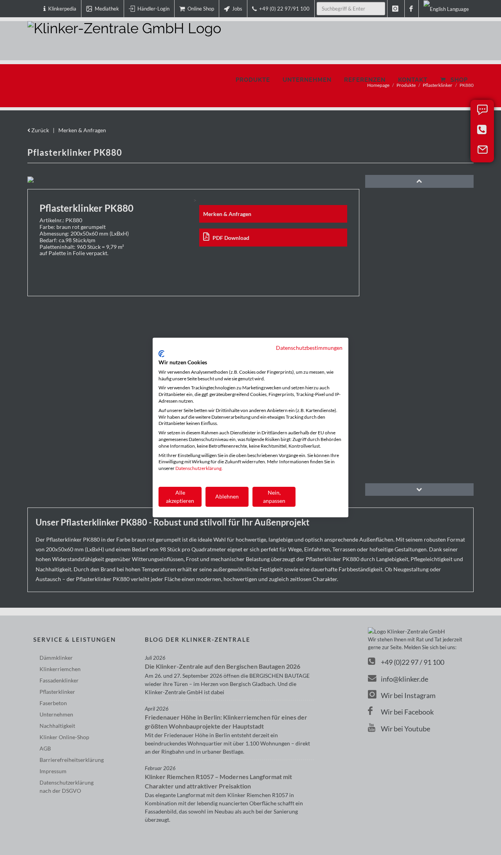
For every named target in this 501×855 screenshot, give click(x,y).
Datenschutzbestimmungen (309, 347)
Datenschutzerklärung (198, 468)
